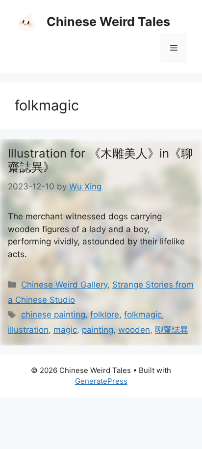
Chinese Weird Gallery (64, 285)
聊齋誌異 (171, 330)
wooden (134, 330)
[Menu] (173, 48)
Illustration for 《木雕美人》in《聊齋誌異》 (100, 160)
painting (97, 330)
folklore (104, 314)
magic (65, 330)
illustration (28, 330)
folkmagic (143, 314)
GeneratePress (101, 381)
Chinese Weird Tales (108, 21)
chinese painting (53, 314)
